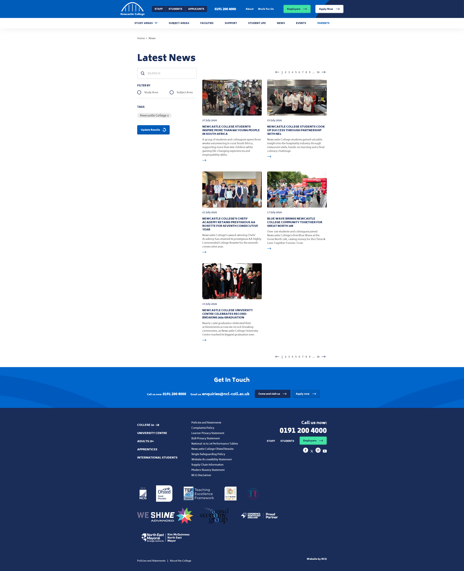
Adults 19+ (145, 441)
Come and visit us (269, 393)
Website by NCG (317, 558)
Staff (159, 9)
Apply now (303, 393)
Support (231, 23)
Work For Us (266, 9)
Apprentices (147, 449)
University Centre (152, 433)
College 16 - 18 (148, 425)
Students (175, 9)
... (313, 72)
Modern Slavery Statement (208, 469)
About (250, 9)
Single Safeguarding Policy (208, 454)
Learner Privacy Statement (207, 433)
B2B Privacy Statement (205, 438)
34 (318, 72)
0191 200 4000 (225, 8)
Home (141, 38)
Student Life (257, 23)
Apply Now (326, 9)
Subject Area (185, 92)
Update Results (150, 129)
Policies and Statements (206, 422)
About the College (180, 560)
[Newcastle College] (306, 452)
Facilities (207, 23)
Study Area (151, 92)
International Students (157, 457)
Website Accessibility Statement (211, 459)
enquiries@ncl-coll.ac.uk (226, 394)
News (281, 23)
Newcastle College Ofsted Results (212, 448)
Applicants (196, 9)
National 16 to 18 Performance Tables (214, 443)
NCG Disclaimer (201, 475)
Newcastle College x (154, 115)
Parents (323, 23)
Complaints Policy (202, 427)
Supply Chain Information (207, 464)
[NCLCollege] (312, 452)
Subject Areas (179, 23)
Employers (293, 9)
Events (301, 23)
